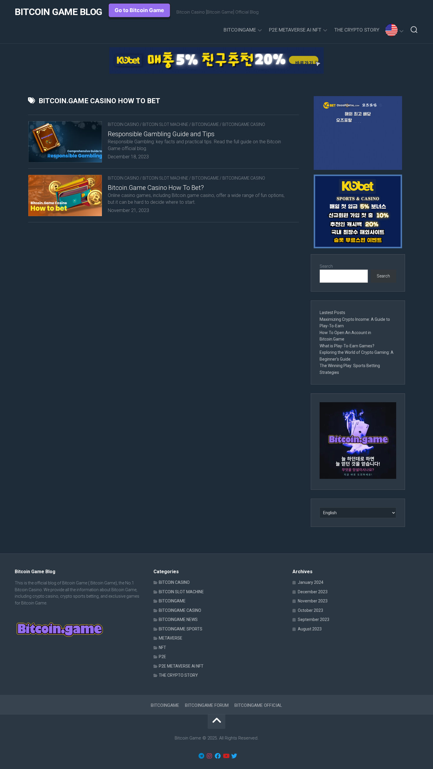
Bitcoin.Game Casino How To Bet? (156, 187)
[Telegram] (201, 756)
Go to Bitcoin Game (139, 10)
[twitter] (234, 756)
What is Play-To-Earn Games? (347, 346)
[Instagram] (209, 756)
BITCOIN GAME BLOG (58, 11)
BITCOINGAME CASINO (243, 124)
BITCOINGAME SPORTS (180, 629)
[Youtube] (226, 756)
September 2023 (313, 619)
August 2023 (310, 629)
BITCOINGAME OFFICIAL (258, 705)
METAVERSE (170, 638)
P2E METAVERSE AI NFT (295, 30)
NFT (162, 647)
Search (326, 266)
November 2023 (313, 601)
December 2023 (313, 591)
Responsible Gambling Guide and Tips (161, 134)
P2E (162, 656)
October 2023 (310, 610)
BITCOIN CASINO (123, 124)
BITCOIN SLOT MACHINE (165, 124)
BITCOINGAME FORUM (207, 705)
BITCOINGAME (240, 30)
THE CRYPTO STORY (356, 30)
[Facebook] (218, 756)
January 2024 (310, 582)
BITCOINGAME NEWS (178, 619)
